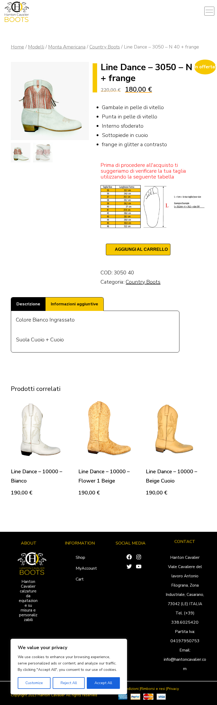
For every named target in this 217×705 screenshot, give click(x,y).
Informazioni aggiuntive (74, 304)
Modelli (36, 46)
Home (17, 46)
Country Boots (104, 46)
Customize (34, 682)
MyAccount (86, 568)
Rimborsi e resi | (154, 689)
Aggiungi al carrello (141, 249)
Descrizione (28, 304)
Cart (80, 579)
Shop (80, 557)
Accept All (103, 682)
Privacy (173, 689)
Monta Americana (66, 46)
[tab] (28, 304)
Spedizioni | (131, 689)
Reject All (69, 682)
